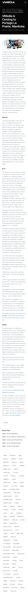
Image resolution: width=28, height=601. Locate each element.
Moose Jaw (14, 519)
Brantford (6, 462)
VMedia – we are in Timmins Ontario (10, 446)
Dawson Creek (6, 482)
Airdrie (5, 455)
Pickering (15, 540)
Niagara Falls (13, 523)
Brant (20, 458)
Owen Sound (20, 533)
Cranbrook (6, 479)
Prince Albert (15, 550)
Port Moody (6, 550)
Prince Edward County (9, 553)
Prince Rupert (6, 557)
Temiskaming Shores (8, 577)
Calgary (14, 465)
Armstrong (12, 455)
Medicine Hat (21, 516)
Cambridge (21, 465)
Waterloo (12, 584)
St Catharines (6, 574)
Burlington (6, 465)
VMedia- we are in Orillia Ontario (10, 433)
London (5, 516)
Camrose (16, 469)
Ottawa (12, 533)
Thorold (18, 577)
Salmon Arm (6, 567)
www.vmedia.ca (16, 415)
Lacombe (13, 509)
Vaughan (21, 580)
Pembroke (5, 536)
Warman (5, 584)
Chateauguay (6, 472)
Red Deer (14, 560)
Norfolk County (7, 526)
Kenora (5, 506)
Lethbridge (19, 513)
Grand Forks (17, 492)
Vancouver (13, 580)
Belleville (5, 458)
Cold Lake (15, 472)
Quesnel (15, 557)
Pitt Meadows (6, 543)
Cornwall (13, 475)
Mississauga (6, 519)
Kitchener (5, 509)
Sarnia (14, 567)
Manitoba (21, 29)
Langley (5, 513)
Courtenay (21, 475)
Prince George (21, 553)
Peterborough (6, 540)
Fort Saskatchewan (14, 489)
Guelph (16, 496)
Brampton (13, 458)
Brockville (14, 462)
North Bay (17, 526)
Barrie (20, 455)
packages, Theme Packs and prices (12, 315)
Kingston (20, 506)
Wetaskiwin (6, 587)
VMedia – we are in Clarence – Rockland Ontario (13, 436)
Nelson (5, 523)
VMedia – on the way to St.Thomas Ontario (12, 439)
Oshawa (5, 533)
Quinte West (6, 560)
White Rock (15, 587)
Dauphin (14, 479)
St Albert (15, 570)
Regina (21, 560)
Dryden (15, 482)
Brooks (21, 462)
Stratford (16, 574)
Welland (20, 584)
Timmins (5, 580)
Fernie (4, 489)
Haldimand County (8, 499)
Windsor (23, 587)
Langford (21, 509)
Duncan (22, 482)
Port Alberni (16, 543)
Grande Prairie (7, 492)
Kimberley (12, 506)
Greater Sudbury (7, 496)
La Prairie (16, 29)
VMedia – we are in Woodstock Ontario (11, 443)
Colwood (5, 475)
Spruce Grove (6, 570)
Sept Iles (21, 567)
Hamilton (18, 499)
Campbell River (7, 469)
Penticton (13, 536)
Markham (12, 516)
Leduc (11, 513)
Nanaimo (22, 519)
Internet (10, 29)
